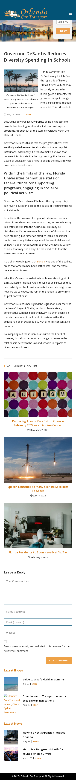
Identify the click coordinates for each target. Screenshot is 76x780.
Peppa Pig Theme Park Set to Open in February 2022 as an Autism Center (38, 423)
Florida (41, 261)
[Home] (5, 32)
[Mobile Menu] (70, 14)
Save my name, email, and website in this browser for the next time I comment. (37, 648)
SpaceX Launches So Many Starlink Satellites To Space (38, 489)
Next (63, 31)
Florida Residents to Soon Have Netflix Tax (38, 552)
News (28, 114)
